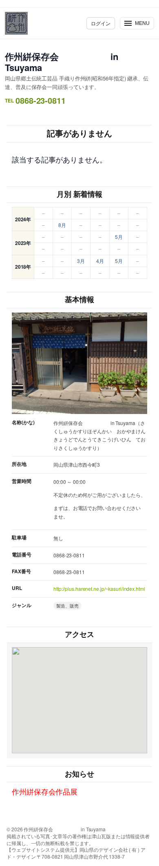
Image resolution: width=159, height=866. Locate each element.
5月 (119, 236)
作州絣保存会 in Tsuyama (61, 62)
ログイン (100, 23)
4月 (100, 260)
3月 (81, 260)
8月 (62, 224)
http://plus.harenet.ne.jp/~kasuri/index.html (99, 588)
